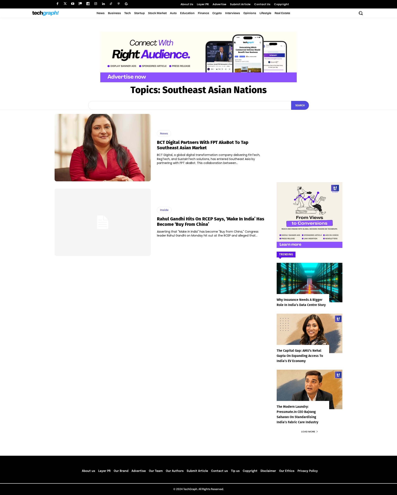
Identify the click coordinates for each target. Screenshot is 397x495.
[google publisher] (126, 4)
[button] (360, 13)
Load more (308, 431)
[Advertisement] (309, 140)
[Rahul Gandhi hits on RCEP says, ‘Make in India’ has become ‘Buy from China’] (103, 222)
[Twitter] (65, 4)
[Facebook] (57, 4)
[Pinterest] (118, 4)
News (164, 133)
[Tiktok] (111, 4)
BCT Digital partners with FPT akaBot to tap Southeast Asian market (202, 145)
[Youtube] (72, 4)
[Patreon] (80, 4)
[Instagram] (95, 4)
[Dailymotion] (88, 4)
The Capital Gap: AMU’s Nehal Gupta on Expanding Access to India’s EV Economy (300, 356)
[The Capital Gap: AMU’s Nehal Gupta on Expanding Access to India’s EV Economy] (309, 333)
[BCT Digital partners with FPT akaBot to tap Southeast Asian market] (103, 147)
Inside (164, 210)
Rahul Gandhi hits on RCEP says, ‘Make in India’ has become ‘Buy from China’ (210, 221)
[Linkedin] (103, 4)
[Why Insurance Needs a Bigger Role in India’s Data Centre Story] (309, 282)
